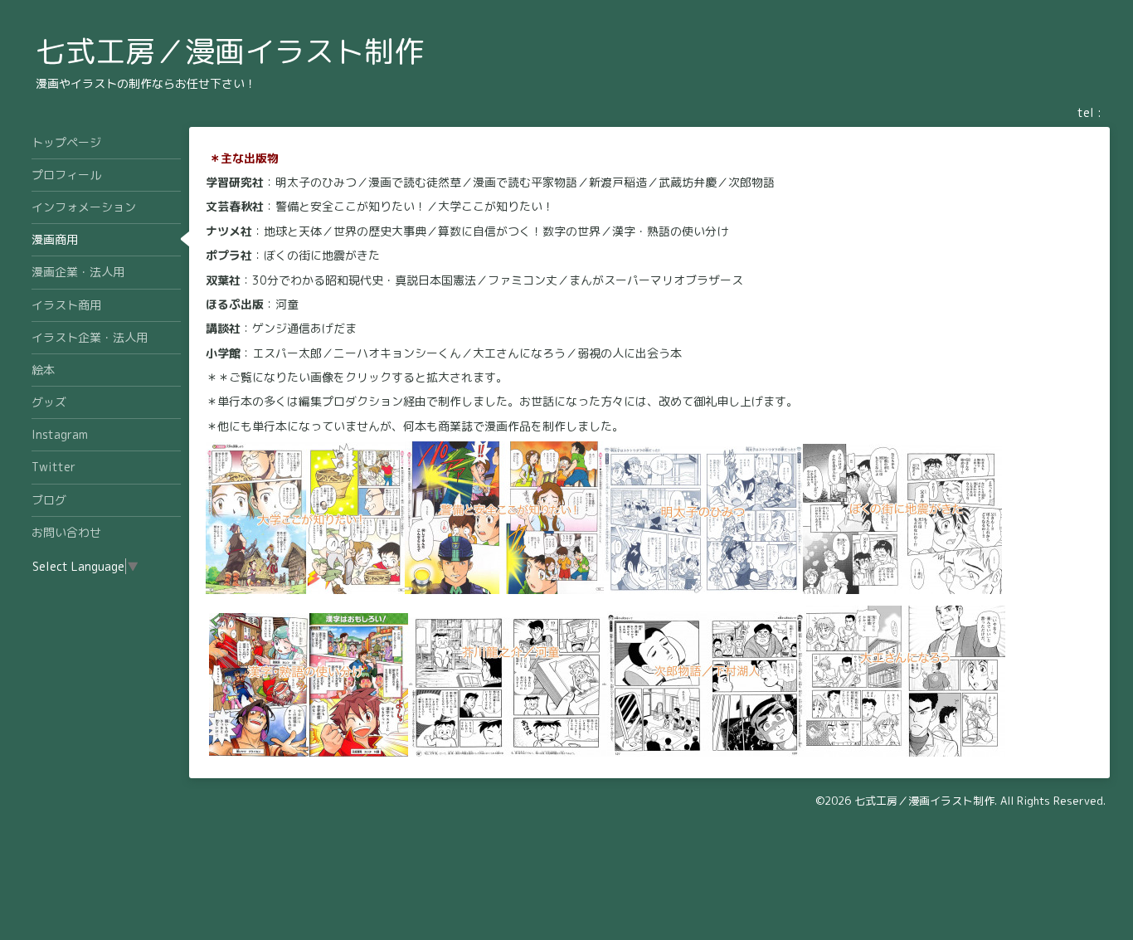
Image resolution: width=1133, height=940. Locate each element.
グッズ (49, 402)
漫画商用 (55, 239)
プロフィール (66, 175)
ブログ (49, 500)
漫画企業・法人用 (78, 272)
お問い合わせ (66, 532)
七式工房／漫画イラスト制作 (230, 51)
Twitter (53, 467)
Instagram (60, 434)
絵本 (43, 369)
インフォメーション (84, 207)
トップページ (66, 142)
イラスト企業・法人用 (90, 337)
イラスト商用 (66, 305)
